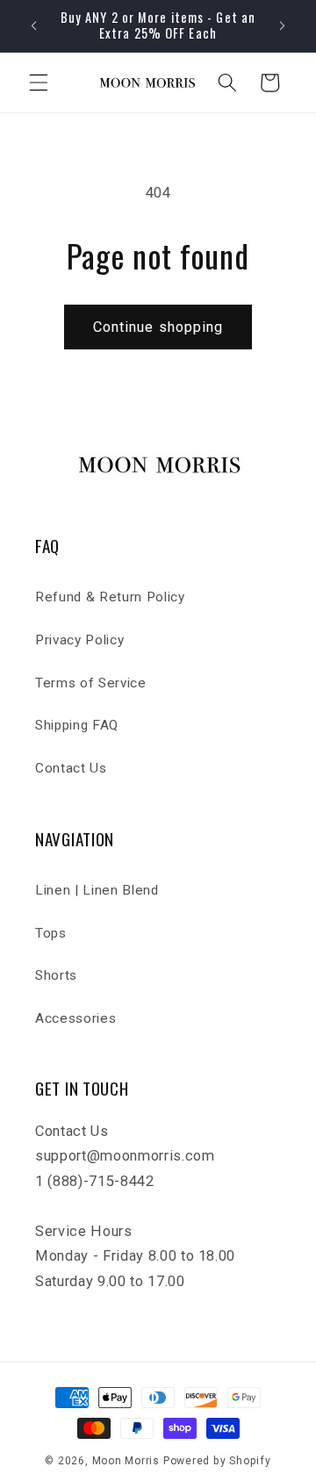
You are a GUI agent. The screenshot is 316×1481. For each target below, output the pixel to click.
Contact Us (71, 768)
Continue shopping (158, 327)
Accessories (75, 1018)
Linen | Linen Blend (97, 890)
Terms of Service (91, 683)
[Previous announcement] (34, 25)
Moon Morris (126, 1461)
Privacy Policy (79, 640)
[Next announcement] (282, 25)
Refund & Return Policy (110, 597)
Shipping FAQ (76, 725)
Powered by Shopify (217, 1461)
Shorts (56, 975)
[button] (39, 82)
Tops (51, 933)
